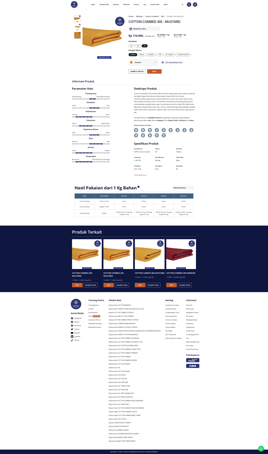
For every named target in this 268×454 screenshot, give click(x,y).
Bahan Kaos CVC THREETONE (119, 386)
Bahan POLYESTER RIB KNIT (119, 426)
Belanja (116, 4)
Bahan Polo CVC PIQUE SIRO (119, 404)
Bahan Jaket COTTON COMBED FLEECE (123, 412)
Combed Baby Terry (172, 312)
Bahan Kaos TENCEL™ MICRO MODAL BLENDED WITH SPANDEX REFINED (135, 331)
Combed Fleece (170, 309)
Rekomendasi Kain (192, 342)
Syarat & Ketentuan (190, 307)
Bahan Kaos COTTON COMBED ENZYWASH (124, 338)
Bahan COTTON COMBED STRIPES (121, 312)
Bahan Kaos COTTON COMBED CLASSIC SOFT (125, 349)
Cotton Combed (151, 16)
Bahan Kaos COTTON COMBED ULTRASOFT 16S (125, 342)
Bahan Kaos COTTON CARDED (119, 364)
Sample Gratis (90, 285)
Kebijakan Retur (192, 320)
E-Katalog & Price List (192, 336)
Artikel (136, 4)
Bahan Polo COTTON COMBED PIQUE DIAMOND (126, 401)
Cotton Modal (170, 327)
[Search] (189, 4)
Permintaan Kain (192, 349)
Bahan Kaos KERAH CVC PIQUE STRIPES (123, 327)
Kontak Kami (93, 312)
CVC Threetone (170, 334)
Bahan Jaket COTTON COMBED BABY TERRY (124, 415)
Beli (77, 285)
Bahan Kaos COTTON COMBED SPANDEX (123, 353)
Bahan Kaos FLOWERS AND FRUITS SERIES (124, 434)
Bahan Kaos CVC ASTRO (117, 375)
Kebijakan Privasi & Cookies (192, 314)
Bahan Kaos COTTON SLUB (118, 390)
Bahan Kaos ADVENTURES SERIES (121, 437)
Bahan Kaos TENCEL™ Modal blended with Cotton (126, 309)
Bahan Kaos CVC (114, 367)
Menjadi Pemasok (94, 327)
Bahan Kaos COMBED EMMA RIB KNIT (122, 323)
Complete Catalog (172, 305)
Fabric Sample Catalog (173, 338)
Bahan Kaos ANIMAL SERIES (119, 430)
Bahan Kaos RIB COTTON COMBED (121, 316)
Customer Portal (94, 320)
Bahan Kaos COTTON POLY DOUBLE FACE (123, 345)
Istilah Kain (190, 331)
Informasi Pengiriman (190, 325)
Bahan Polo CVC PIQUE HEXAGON (121, 397)
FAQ (145, 4)
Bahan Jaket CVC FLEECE (118, 419)
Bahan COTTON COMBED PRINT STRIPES (124, 320)
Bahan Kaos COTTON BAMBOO (120, 305)
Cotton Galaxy (170, 323)
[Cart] (195, 4)
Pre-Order (189, 345)
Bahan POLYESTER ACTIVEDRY (120, 423)
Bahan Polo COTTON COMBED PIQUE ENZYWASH (126, 408)
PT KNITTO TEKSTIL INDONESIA (126, 452)
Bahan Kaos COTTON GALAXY (119, 371)
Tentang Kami (104, 4)
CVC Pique (168, 331)
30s (162, 16)
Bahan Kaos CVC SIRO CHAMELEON (121, 393)
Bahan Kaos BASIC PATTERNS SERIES (122, 441)
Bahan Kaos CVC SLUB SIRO (118, 382)
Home (93, 4)
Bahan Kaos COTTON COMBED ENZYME (123, 360)
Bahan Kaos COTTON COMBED (120, 356)
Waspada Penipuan (95, 323)
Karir (165, 4)
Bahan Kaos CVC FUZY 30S (118, 379)
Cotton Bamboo (171, 316)
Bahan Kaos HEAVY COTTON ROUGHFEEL (123, 334)
